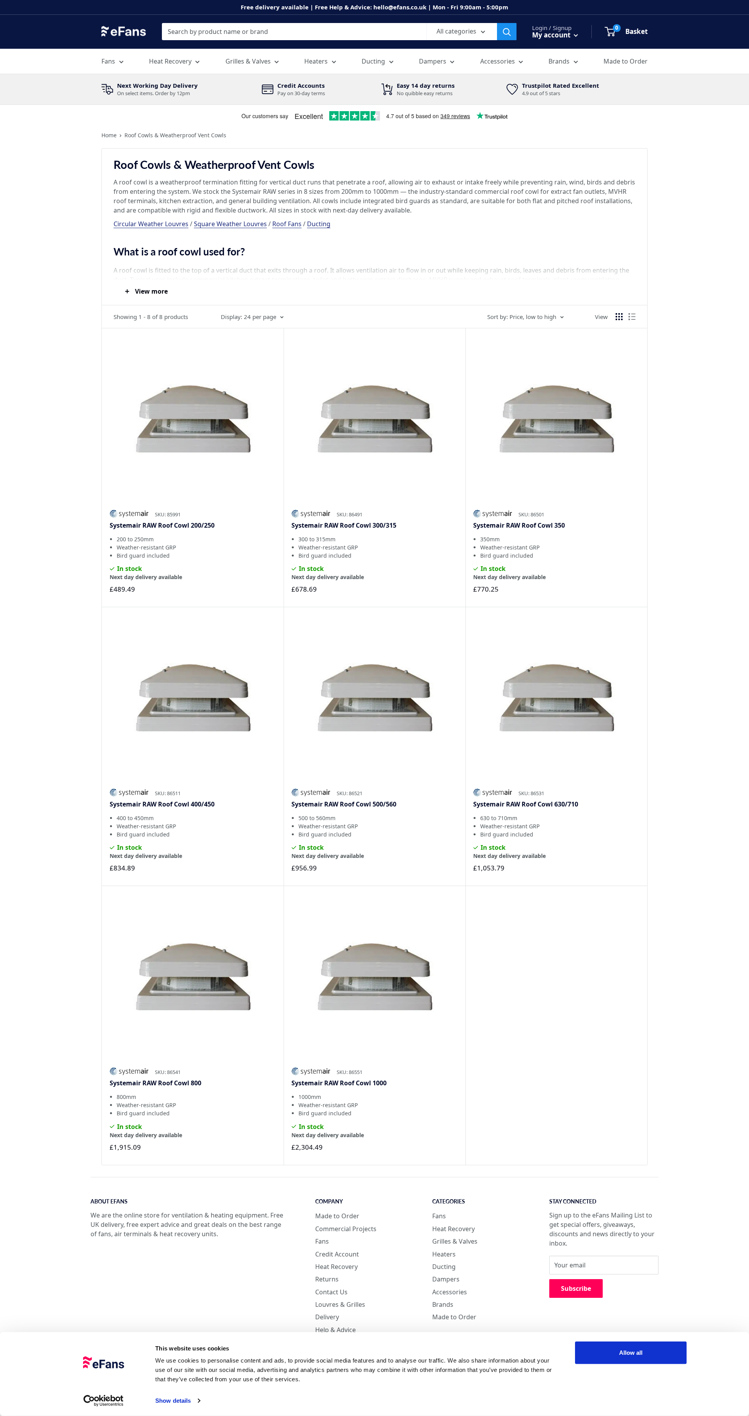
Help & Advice (335, 1330)
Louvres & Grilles (340, 1304)
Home (109, 135)
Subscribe (576, 1288)
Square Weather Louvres (230, 224)
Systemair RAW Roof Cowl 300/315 (343, 525)
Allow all (631, 1352)
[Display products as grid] (619, 316)
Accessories (497, 61)
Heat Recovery (170, 61)
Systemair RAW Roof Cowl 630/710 (525, 804)
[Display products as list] (631, 316)
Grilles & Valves (248, 61)
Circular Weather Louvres (151, 224)
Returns (327, 1279)
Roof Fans (287, 224)
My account (552, 34)
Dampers (432, 61)
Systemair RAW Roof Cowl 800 (155, 1083)
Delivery (327, 1317)
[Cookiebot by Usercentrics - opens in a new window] (103, 1401)
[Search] (506, 31)
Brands (559, 61)
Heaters (316, 61)
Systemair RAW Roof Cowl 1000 (339, 1083)
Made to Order (625, 61)
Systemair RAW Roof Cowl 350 (519, 525)
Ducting (373, 61)
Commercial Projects (345, 1229)
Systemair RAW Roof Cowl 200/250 (162, 525)
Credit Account (337, 1254)
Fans (108, 61)
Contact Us (331, 1292)
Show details (173, 1400)
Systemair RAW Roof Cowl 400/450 (162, 804)
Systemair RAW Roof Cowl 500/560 (343, 804)
